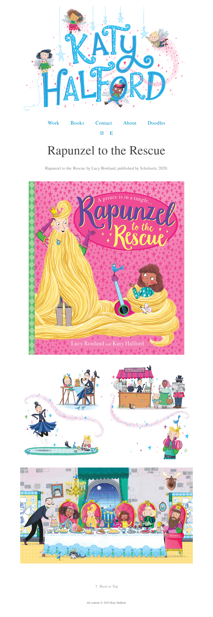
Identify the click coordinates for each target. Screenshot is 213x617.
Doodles (156, 122)
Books (77, 122)
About (129, 122)
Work (53, 122)
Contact (103, 122)
